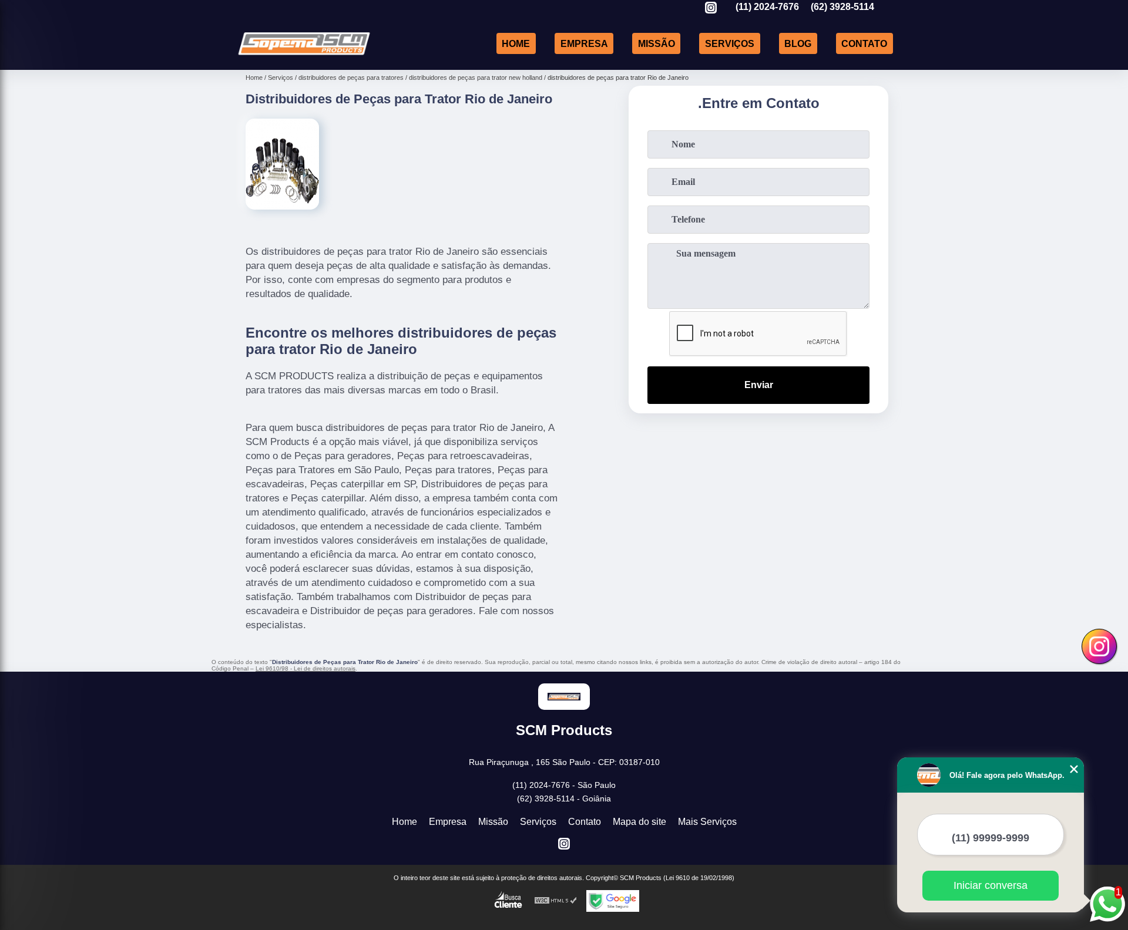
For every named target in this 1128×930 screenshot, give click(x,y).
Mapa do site (639, 822)
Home (516, 43)
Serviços (729, 43)
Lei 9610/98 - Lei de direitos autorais (305, 668)
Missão (656, 43)
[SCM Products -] (304, 55)
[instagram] (711, 8)
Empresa (584, 43)
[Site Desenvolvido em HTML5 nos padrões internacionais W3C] (556, 901)
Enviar (758, 385)
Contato (864, 43)
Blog (797, 43)
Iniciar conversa (991, 885)
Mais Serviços (707, 822)
